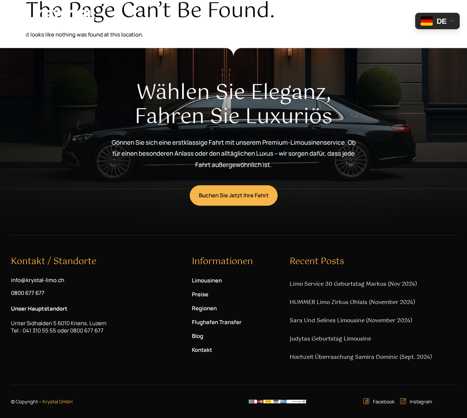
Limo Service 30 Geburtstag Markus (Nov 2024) (353, 284)
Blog (377, 20)
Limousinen (219, 20)
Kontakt (402, 20)
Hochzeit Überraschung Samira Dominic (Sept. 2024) (361, 357)
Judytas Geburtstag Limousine (330, 338)
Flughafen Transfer (338, 20)
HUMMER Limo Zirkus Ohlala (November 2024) (352, 302)
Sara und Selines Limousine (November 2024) (351, 320)
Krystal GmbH (58, 401)
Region (286, 20)
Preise (260, 20)
